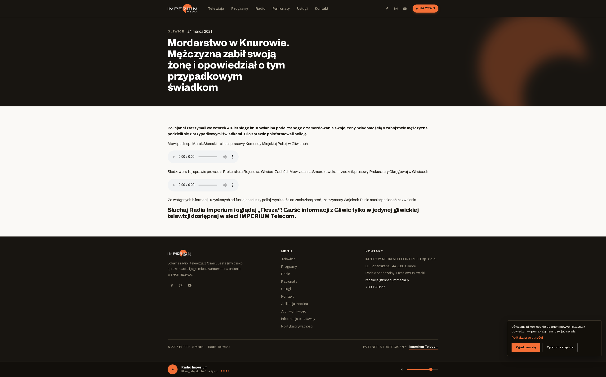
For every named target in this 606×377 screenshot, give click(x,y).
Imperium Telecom (423, 346)
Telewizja (216, 8)
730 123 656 (375, 287)
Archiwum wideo (293, 311)
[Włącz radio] (173, 369)
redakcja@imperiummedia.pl (387, 280)
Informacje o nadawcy (298, 319)
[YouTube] (405, 9)
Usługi (302, 8)
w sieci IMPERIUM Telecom (257, 216)
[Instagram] (396, 9)
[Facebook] (387, 9)
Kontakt (321, 8)
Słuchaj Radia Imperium (200, 210)
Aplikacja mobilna (294, 304)
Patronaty (281, 8)
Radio (260, 8)
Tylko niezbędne (560, 347)
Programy (239, 8)
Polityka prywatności (297, 326)
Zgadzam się (526, 347)
